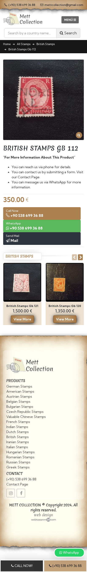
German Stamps (19, 386)
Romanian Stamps (20, 457)
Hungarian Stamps (20, 452)
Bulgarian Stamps (19, 406)
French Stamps (18, 422)
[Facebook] (21, 493)
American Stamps (20, 391)
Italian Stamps (17, 447)
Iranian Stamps (17, 442)
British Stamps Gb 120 (65, 306)
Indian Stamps (17, 427)
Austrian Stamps (19, 396)
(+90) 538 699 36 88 (21, 479)
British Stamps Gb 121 (22, 306)
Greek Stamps (18, 467)
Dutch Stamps (17, 432)
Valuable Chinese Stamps (26, 417)
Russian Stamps (18, 462)
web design (43, 514)
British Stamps (17, 437)
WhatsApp (70, 553)
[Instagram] (10, 493)
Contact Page (17, 484)
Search (70, 33)
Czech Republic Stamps (25, 411)
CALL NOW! (23, 566)
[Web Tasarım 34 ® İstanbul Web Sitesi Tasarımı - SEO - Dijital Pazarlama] (43, 519)
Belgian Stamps (18, 401)
